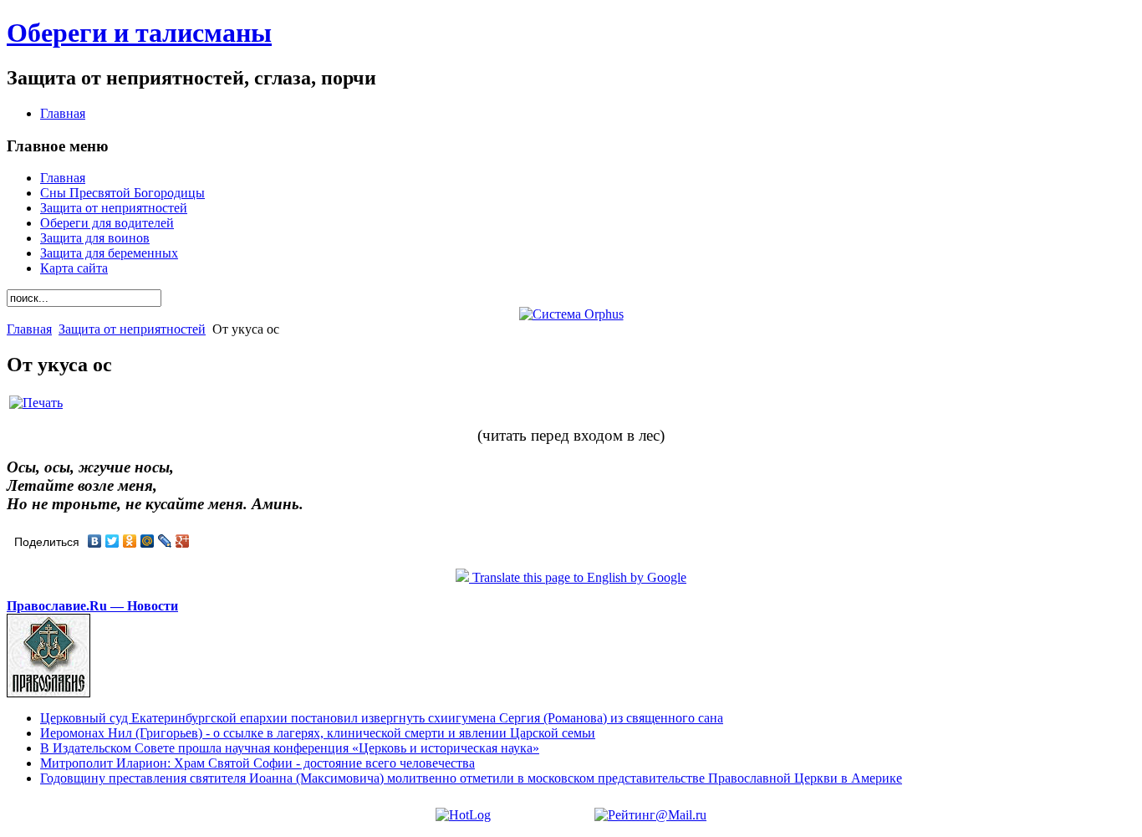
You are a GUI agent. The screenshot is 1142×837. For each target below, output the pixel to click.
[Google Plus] (182, 541)
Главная (29, 329)
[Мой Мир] (147, 541)
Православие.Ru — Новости (92, 606)
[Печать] (36, 403)
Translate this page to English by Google (577, 577)
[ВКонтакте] (95, 541)
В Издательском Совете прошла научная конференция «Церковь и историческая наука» (289, 748)
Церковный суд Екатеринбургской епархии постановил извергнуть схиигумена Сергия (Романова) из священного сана (381, 718)
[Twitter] (112, 541)
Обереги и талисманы (139, 33)
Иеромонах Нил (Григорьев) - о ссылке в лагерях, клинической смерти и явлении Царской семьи (317, 733)
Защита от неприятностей (132, 329)
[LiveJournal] (165, 541)
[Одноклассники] (130, 541)
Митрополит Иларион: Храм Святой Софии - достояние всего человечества (257, 763)
